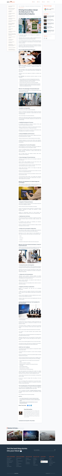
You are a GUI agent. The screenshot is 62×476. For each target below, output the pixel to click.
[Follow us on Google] (49, 9)
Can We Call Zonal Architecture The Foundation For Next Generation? (12, 45)
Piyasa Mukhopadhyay (28, 409)
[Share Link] (27, 405)
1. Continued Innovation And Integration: (11, 37)
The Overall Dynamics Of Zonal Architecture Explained (11, 49)
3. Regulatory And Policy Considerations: (11, 42)
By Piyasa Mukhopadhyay (22, 15)
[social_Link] (44, 38)
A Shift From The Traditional (11, 47)
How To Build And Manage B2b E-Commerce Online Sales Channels (29, 398)
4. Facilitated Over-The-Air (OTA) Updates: (11, 18)
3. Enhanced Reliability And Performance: (11, 16)
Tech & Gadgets (21, 7)
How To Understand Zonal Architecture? (11, 6)
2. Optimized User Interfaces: (10, 29)
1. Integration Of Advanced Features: (11, 26)
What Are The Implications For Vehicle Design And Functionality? (11, 24)
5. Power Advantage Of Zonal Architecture (12, 21)
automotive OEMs (29, 387)
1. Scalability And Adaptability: (10, 11)
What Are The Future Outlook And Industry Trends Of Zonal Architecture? (12, 34)
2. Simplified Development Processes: (11, 13)
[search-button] (54, 2)
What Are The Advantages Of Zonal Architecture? (11, 9)
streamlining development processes (35, 390)
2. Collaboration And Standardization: (10, 39)
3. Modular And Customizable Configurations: (12, 31)
